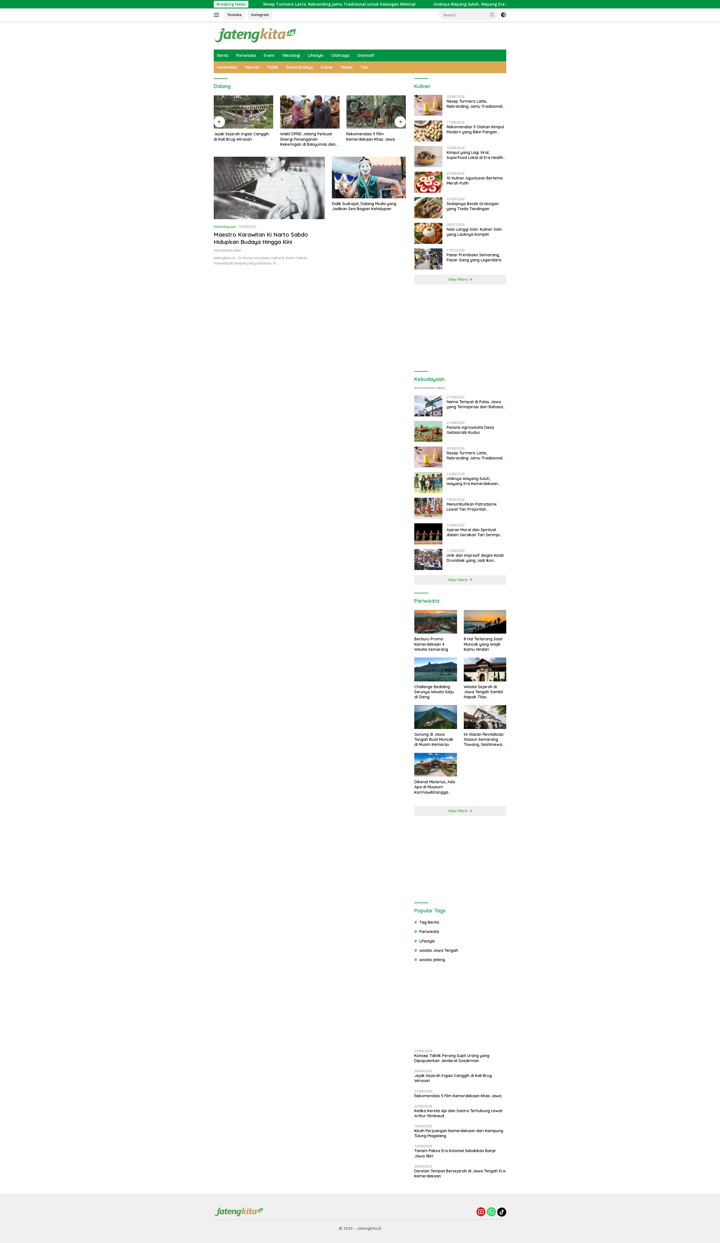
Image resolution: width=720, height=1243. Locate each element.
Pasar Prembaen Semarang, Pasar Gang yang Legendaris (474, 257)
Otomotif (365, 55)
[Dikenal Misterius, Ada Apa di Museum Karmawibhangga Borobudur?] (435, 765)
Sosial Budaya (299, 67)
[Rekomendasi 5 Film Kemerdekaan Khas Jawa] (376, 112)
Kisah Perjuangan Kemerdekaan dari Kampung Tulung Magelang (458, 1133)
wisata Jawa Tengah (438, 950)
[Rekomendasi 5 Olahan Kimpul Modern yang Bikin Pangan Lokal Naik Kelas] (428, 131)
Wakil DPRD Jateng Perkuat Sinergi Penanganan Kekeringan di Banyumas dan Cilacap (308, 139)
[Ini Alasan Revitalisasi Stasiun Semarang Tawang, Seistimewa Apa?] (485, 717)
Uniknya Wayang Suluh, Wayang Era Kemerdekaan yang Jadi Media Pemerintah (466, 4)
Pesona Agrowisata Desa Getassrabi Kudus (470, 430)
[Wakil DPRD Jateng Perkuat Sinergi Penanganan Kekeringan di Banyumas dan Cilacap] (310, 112)
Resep (347, 67)
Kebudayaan (225, 226)
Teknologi (291, 55)
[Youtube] (480, 1212)
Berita (222, 55)
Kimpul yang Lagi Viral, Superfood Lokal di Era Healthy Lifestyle (476, 155)
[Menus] (217, 15)
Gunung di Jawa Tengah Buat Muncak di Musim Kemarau (433, 739)
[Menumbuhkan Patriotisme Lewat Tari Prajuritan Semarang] (428, 508)
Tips (364, 67)
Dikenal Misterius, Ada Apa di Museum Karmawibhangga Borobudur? (434, 787)
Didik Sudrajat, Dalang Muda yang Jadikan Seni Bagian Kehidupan (364, 206)
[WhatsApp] (491, 1212)
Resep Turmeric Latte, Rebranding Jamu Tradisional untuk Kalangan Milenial (294, 4)
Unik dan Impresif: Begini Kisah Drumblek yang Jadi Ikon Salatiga (475, 558)
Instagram (260, 14)
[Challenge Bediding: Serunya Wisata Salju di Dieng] (435, 669)
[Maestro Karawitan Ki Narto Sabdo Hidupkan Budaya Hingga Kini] (269, 188)
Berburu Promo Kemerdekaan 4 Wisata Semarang (431, 644)
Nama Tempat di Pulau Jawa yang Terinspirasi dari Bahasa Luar (475, 404)
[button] (492, 14)
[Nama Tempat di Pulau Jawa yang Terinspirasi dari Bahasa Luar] (428, 405)
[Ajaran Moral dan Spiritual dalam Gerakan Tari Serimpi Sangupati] (428, 533)
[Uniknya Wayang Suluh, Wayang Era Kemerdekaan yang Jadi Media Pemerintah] (428, 482)
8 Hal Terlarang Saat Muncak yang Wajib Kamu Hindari (483, 644)
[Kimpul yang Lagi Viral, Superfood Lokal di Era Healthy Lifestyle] (428, 156)
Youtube (235, 14)
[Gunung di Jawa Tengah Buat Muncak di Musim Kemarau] (435, 717)
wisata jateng (432, 959)
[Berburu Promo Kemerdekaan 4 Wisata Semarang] (435, 622)
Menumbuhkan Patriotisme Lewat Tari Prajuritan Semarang (472, 507)
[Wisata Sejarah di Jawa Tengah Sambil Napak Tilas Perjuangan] (485, 669)
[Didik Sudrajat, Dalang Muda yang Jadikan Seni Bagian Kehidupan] (369, 177)
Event (269, 55)
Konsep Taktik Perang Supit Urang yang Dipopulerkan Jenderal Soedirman (451, 1058)
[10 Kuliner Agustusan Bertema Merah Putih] (428, 182)
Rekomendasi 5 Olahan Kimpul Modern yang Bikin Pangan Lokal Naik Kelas (475, 129)
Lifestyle (315, 55)
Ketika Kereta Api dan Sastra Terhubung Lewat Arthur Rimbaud (458, 1113)
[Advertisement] (460, 328)
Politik (272, 67)
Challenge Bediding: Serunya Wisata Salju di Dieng (434, 691)
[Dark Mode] (503, 15)
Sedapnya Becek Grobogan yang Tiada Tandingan (473, 206)
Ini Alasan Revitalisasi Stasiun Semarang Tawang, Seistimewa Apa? (483, 739)
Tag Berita (429, 922)
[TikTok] (501, 1212)
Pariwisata (246, 55)
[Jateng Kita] (256, 35)
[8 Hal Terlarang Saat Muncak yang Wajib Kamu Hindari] (485, 622)
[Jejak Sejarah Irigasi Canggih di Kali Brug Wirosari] (243, 112)
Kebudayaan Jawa (227, 250)
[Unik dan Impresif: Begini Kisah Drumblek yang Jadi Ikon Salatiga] (428, 559)
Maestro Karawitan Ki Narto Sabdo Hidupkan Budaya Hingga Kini (261, 238)
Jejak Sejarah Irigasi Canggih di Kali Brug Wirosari (241, 136)
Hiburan (252, 67)
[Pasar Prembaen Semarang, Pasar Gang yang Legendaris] (428, 259)
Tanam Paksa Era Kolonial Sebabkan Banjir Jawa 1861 (455, 1153)
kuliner (327, 67)
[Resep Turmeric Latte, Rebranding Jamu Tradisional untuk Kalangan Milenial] (428, 105)
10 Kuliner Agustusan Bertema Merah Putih (475, 181)
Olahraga (340, 55)
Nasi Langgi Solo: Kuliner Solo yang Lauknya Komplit (474, 232)
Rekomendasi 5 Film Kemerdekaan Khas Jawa (370, 136)
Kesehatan (227, 67)
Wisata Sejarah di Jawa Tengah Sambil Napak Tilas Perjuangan (483, 692)
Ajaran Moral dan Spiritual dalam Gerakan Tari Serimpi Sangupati (473, 532)
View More (458, 279)
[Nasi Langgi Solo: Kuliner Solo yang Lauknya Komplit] (428, 233)
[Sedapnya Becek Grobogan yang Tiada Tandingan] (428, 207)
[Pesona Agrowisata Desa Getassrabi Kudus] (428, 431)
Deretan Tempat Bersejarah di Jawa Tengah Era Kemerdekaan (459, 1173)
